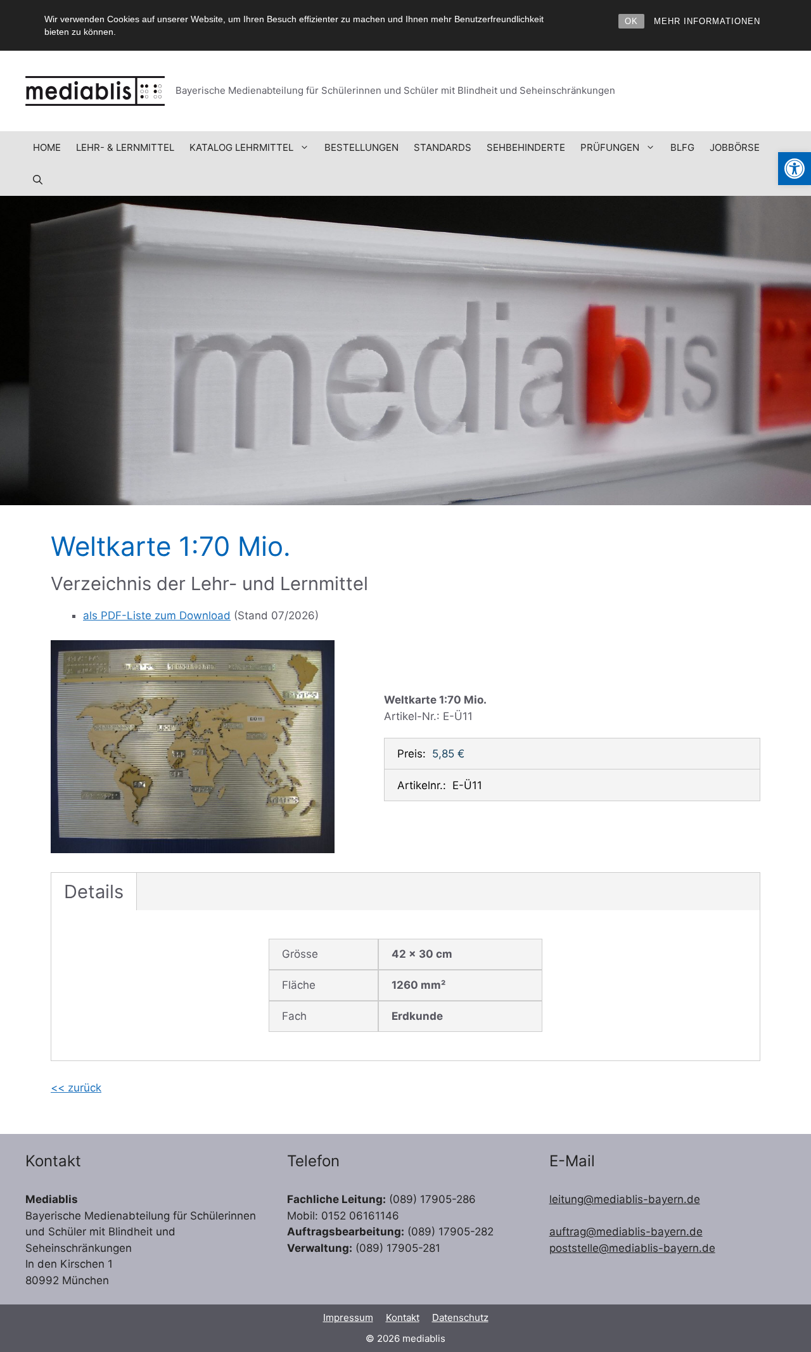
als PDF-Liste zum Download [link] (157, 615)
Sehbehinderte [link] (526, 147)
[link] (794, 168)
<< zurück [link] (76, 1087)
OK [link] (631, 21)
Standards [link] (442, 147)
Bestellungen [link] (361, 147)
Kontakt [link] (402, 1317)
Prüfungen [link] (609, 147)
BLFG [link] (682, 147)
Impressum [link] (348, 1317)
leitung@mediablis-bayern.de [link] (624, 1199)
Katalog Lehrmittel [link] (241, 147)
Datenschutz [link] (460, 1317)
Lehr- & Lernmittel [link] (125, 147)
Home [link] (47, 147)
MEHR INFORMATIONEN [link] (707, 21)
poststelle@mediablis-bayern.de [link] (632, 1248)
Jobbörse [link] (735, 147)
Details (94, 891)
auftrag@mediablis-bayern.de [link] (626, 1231)
